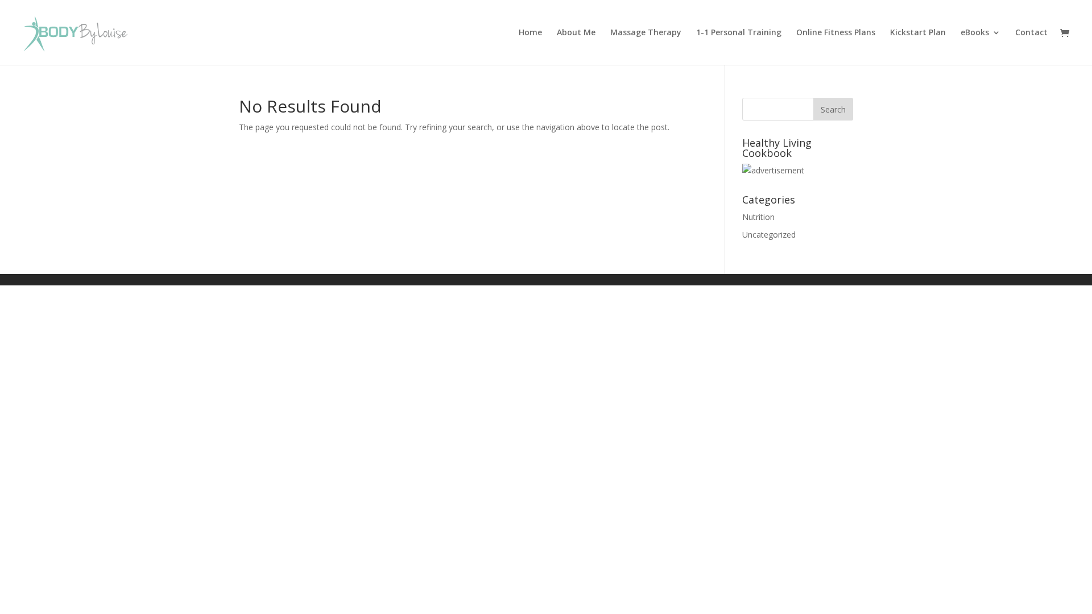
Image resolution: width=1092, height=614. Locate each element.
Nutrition (758, 216)
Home (530, 33)
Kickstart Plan (918, 33)
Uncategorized (769, 234)
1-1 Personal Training (738, 33)
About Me (576, 33)
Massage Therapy (645, 33)
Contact (1031, 33)
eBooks (975, 33)
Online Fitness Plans (835, 33)
